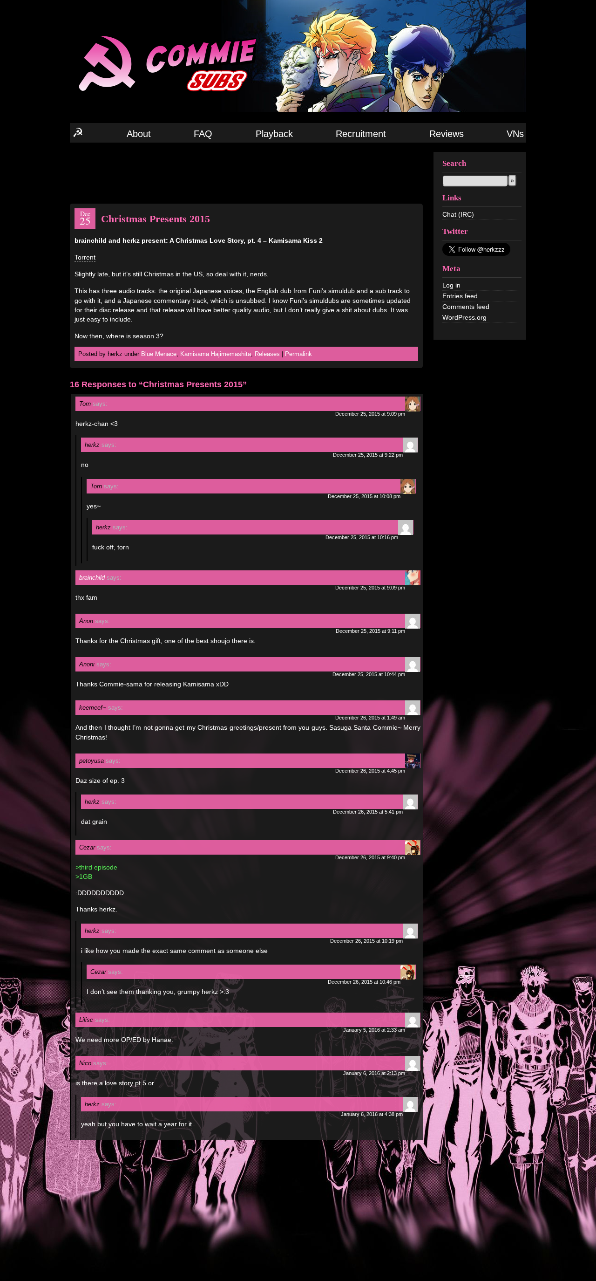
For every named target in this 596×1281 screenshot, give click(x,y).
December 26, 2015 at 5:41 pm (368, 812)
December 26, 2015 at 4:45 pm (370, 771)
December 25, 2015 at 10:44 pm (368, 674)
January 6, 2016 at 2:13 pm (374, 1073)
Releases (267, 353)
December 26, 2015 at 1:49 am (370, 717)
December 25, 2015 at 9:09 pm (370, 414)
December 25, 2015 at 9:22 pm (368, 455)
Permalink (298, 353)
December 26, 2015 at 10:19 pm (366, 941)
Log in (451, 285)
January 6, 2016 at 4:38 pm (372, 1114)
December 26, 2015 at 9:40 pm (370, 857)
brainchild (92, 577)
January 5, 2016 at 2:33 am (374, 1030)
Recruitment (361, 134)
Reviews (446, 134)
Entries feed (460, 296)
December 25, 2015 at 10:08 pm (364, 496)
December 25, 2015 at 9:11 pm (370, 631)
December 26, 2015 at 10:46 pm (364, 982)
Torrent (84, 257)
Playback (274, 134)
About (139, 134)
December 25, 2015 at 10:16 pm (361, 537)
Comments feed (465, 306)
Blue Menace (158, 353)
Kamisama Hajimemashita (215, 353)
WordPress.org (464, 317)
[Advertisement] (246, 172)
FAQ (203, 134)
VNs (515, 134)
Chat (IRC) (458, 214)
